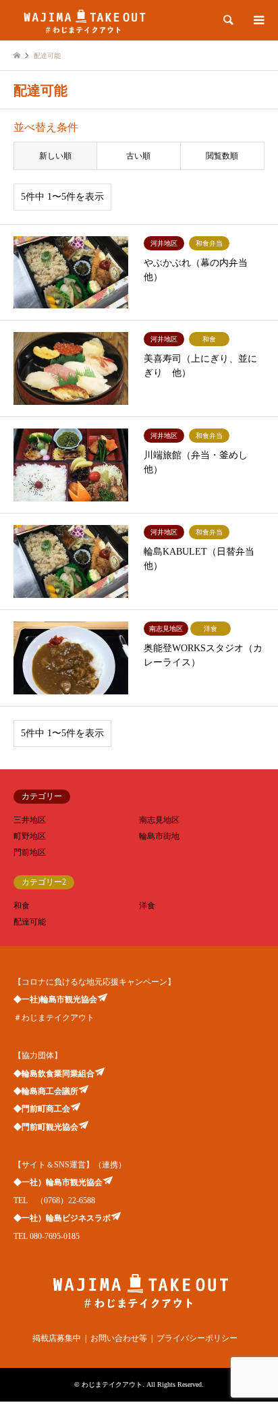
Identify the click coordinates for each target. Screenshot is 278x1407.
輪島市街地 (159, 836)
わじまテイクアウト (112, 1384)
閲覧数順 (222, 156)
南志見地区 (159, 820)
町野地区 (29, 836)
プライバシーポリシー (197, 1338)
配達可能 (29, 922)
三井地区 (29, 820)
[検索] (227, 20)
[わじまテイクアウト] (83, 20)
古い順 (138, 156)
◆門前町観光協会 (45, 1127)
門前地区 (29, 852)
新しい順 (55, 156)
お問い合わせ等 (118, 1338)
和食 (21, 905)
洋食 (147, 905)
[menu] (258, 20)
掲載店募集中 (56, 1338)
